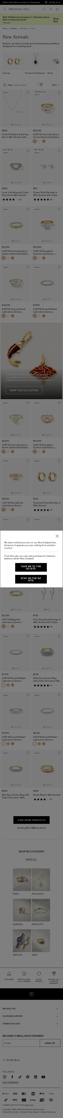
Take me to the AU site (31, 567)
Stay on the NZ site (31, 579)
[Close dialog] (57, 536)
